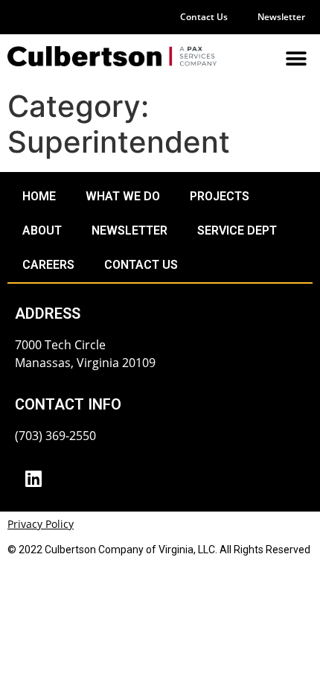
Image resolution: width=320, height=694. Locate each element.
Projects (219, 196)
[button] (296, 58)
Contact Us (204, 16)
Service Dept (237, 230)
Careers (48, 265)
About (42, 230)
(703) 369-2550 (55, 435)
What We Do (123, 196)
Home (39, 196)
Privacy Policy (40, 524)
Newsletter (281, 16)
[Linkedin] (33, 478)
